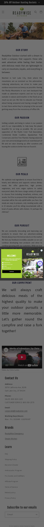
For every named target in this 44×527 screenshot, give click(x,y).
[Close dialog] (41, 250)
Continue (11, 271)
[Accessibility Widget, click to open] (40, 263)
